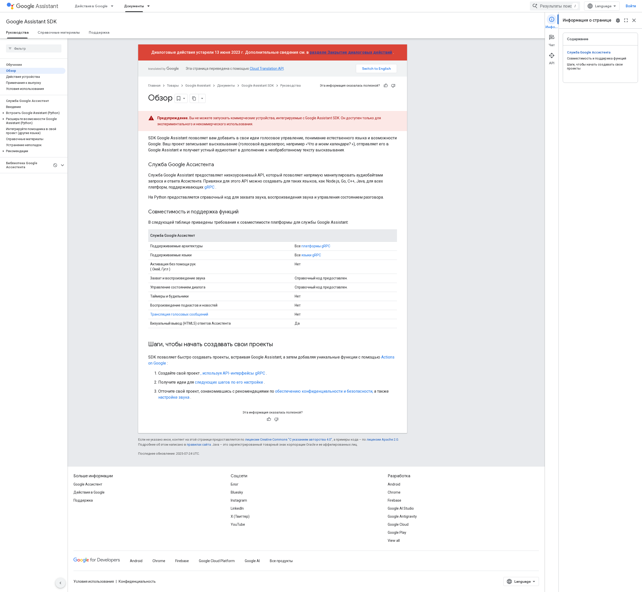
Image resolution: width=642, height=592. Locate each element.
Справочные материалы (59, 32)
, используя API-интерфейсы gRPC (233, 373)
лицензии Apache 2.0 (382, 439)
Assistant (47, 6)
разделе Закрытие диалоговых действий (351, 52)
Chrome (394, 492)
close (634, 20)
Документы (134, 6)
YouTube (238, 524)
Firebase (394, 500)
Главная (154, 85)
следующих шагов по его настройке (229, 382)
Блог (234, 484)
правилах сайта (199, 444)
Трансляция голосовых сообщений (179, 314)
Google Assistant (198, 85)
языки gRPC (311, 255)
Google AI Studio (401, 508)
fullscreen (626, 20)
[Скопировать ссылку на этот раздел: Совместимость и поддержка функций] (243, 212)
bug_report (618, 20)
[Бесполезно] (393, 85)
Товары (173, 85)
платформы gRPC (315, 246)
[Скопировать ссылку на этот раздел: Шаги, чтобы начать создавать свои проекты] (278, 345)
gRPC (209, 187)
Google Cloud (398, 524)
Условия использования (93, 581)
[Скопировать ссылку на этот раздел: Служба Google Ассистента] (219, 165)
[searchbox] (33, 48)
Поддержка (99, 32)
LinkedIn (237, 508)
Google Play (397, 532)
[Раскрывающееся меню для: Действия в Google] (114, 6)
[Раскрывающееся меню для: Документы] (150, 6)
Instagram (239, 500)
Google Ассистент (87, 484)
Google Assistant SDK (31, 22)
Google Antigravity (402, 516)
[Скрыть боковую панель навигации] (60, 583)
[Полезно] (385, 85)
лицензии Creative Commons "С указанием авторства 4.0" (288, 439)
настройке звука (173, 397)
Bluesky (237, 492)
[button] (32, 113)
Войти (631, 6)
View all (394, 541)
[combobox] (555, 6)
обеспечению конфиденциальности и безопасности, (324, 391)
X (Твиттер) (240, 516)
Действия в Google (91, 6)
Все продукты (281, 561)
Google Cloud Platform (217, 561)
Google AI (252, 561)
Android (394, 484)
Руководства (17, 32)
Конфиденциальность (137, 581)
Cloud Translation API (267, 69)
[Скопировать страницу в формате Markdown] (194, 98)
